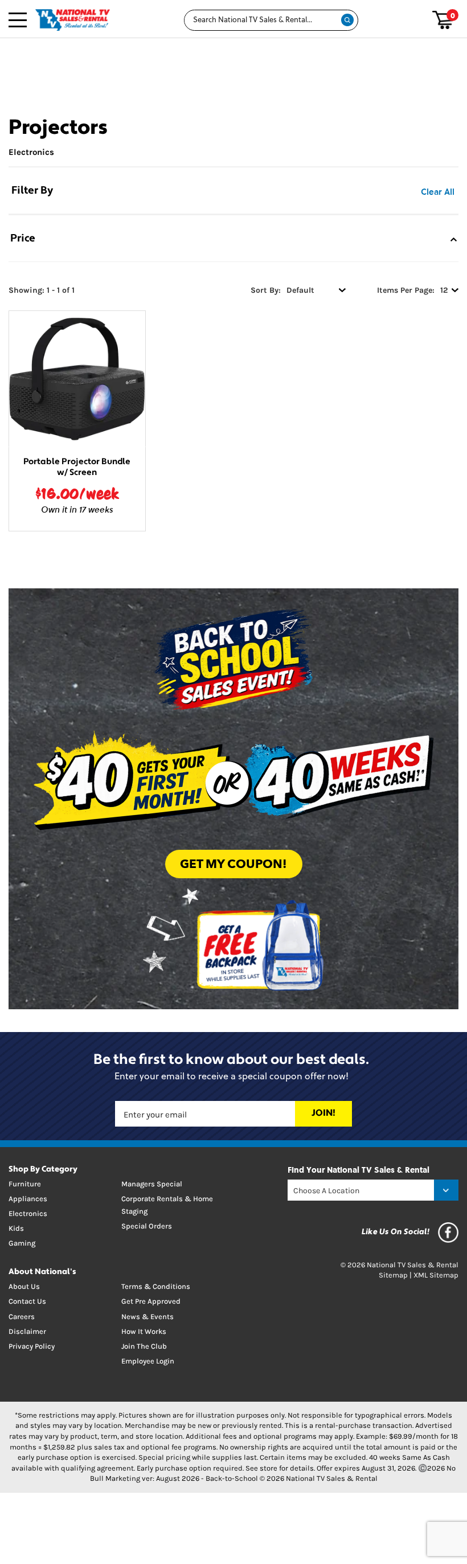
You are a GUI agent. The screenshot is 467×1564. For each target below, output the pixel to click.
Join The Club (144, 1346)
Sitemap (393, 1275)
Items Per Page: (406, 290)
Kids (16, 1228)
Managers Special (151, 1184)
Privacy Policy (32, 1346)
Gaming (22, 1243)
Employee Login (147, 1361)
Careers (22, 1316)
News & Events (147, 1316)
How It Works (143, 1331)
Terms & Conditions (155, 1286)
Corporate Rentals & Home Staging (167, 1204)
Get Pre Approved (151, 1301)
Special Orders (146, 1226)
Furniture (25, 1184)
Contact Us (27, 1301)
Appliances (28, 1198)
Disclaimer (27, 1331)
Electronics (31, 152)
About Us (24, 1286)
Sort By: (266, 290)
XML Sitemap (435, 1275)
